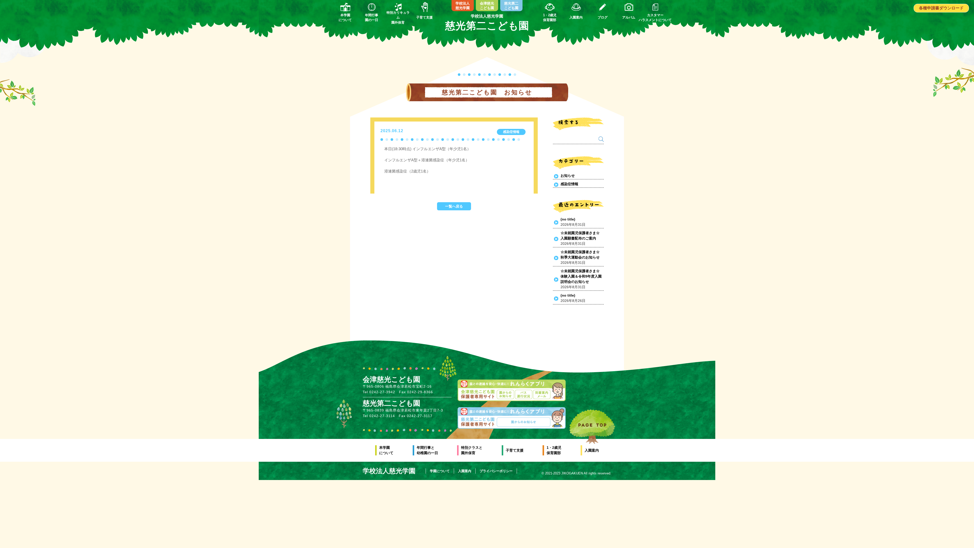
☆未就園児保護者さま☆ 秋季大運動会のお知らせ (582, 254)
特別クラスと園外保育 (471, 450)
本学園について (386, 450)
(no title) (568, 219)
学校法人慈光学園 (463, 5)
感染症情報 (569, 184)
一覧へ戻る (454, 206)
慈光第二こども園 (511, 5)
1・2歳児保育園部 (554, 450)
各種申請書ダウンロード (941, 8)
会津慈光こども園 (487, 5)
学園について (440, 471)
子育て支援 (515, 450)
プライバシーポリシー (496, 471)
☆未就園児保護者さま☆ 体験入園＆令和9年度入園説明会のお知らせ (582, 276)
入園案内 (592, 450)
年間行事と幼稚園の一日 (427, 450)
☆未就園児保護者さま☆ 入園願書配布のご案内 (582, 235)
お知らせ (568, 176)
